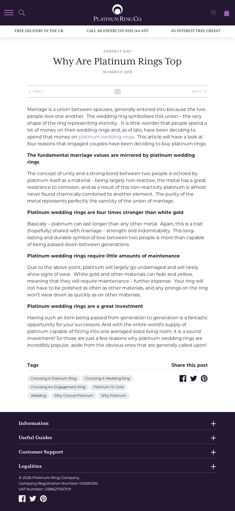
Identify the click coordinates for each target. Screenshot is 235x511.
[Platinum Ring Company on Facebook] (22, 498)
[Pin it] (204, 378)
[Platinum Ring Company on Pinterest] (43, 498)
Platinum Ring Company (55, 477)
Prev (38, 91)
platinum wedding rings (106, 137)
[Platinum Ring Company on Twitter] (32, 498)
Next (197, 91)
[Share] (183, 378)
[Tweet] (193, 378)
